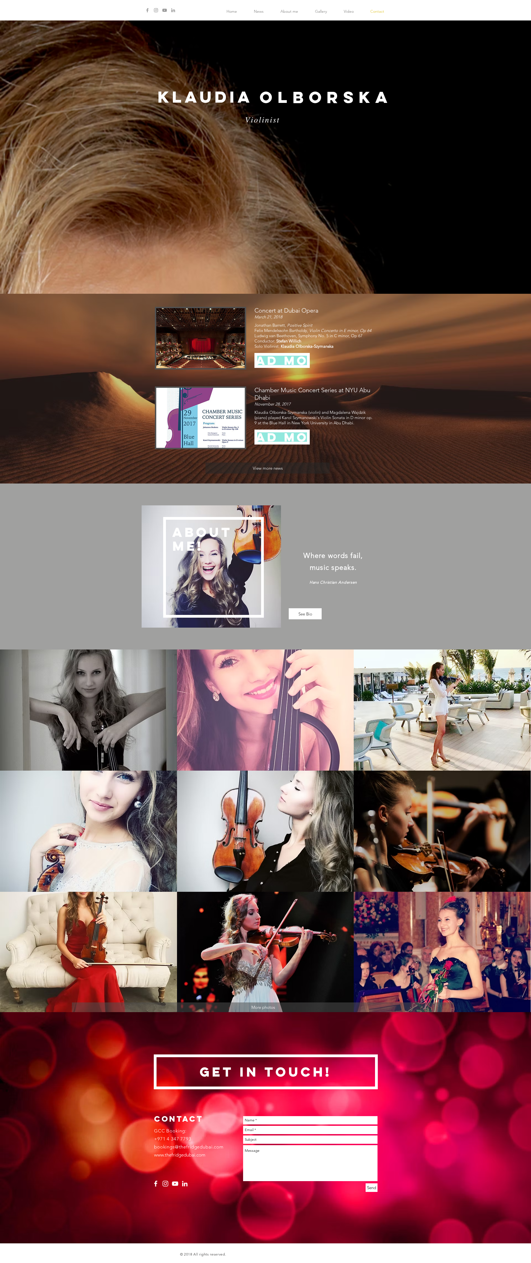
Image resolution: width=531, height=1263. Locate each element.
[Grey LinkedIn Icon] (173, 10)
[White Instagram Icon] (165, 1183)
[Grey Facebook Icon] (147, 10)
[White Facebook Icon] (156, 1183)
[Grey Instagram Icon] (156, 10)
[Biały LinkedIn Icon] (185, 1183)
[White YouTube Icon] (175, 1183)
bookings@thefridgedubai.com (188, 1147)
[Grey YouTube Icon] (164, 10)
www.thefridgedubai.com (179, 1155)
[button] (282, 360)
